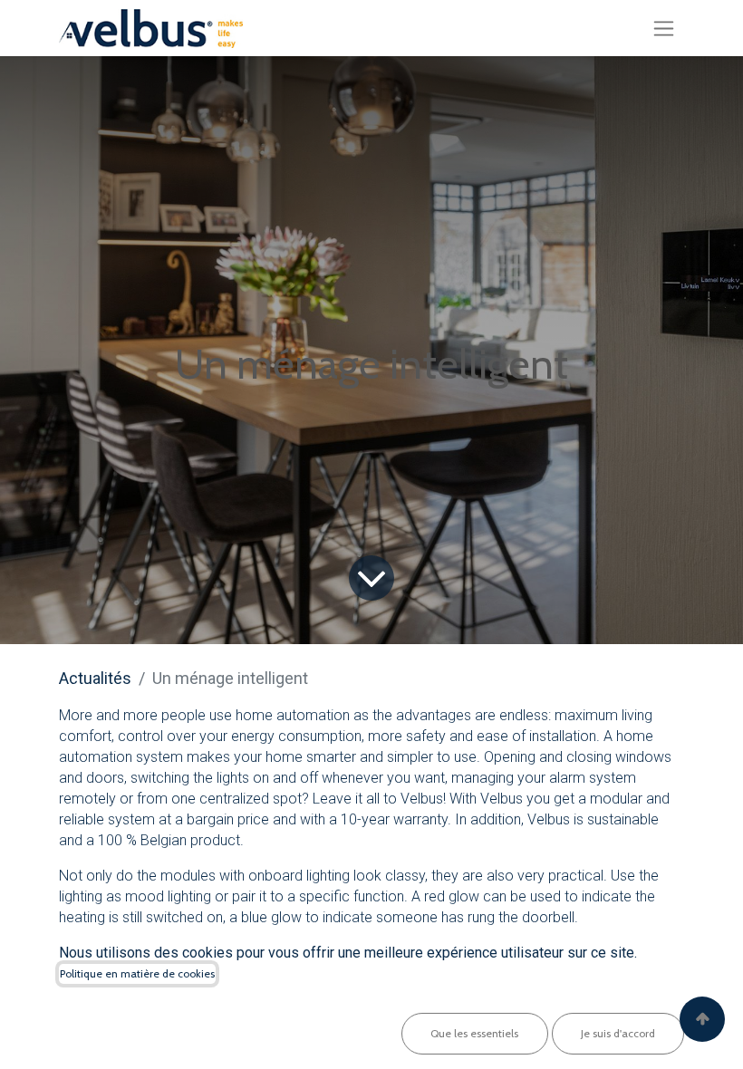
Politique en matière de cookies (137, 973)
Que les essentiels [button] (474, 1033)
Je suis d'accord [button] (618, 1033)
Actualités (95, 678)
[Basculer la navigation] (663, 28)
